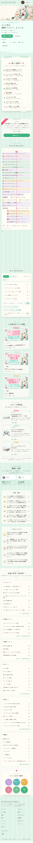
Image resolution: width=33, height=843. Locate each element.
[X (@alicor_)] (2, 834)
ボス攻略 (3, 812)
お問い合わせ (20, 821)
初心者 (2, 826)
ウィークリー (13, 276)
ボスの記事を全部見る (25, 694)
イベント (3, 823)
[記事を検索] (22, 2)
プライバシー (20, 823)
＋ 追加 (27, 303)
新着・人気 (20, 42)
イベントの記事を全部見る (24, 613)
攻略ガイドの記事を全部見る (23, 636)
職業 (2, 815)
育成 (2, 818)
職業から (5, 42)
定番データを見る (7, 36)
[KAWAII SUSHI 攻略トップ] (8, 2)
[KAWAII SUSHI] (16, 802)
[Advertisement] (16, 247)
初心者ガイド (18, 36)
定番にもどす (28, 313)
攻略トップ (19, 812)
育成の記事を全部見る (25, 729)
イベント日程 (12, 42)
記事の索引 (5, 45)
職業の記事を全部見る (25, 764)
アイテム (3, 821)
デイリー (6, 276)
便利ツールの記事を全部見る (23, 658)
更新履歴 (19, 818)
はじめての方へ (20, 815)
